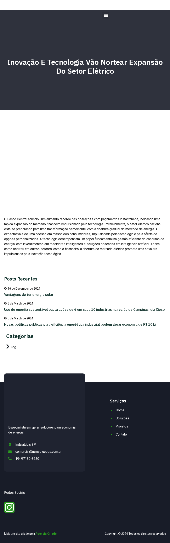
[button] (105, 15)
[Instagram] (9, 507)
